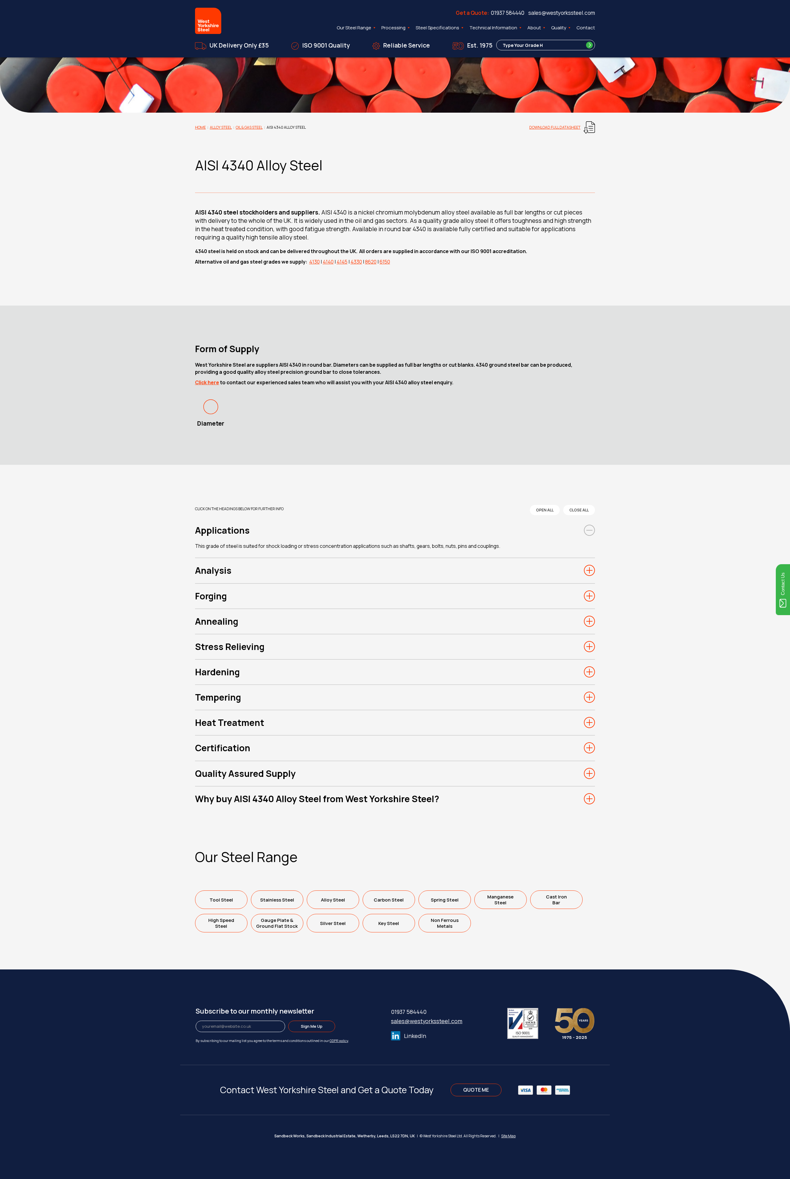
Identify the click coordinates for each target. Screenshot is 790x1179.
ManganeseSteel (500, 900)
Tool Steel (221, 900)
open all (545, 510)
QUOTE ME (476, 1089)
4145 (342, 261)
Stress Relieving (229, 646)
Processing (393, 27)
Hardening (217, 672)
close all (579, 510)
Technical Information (493, 27)
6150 (385, 261)
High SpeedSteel (221, 923)
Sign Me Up (311, 1026)
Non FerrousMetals (445, 923)
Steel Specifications (437, 27)
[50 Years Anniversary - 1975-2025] (574, 1022)
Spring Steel (445, 900)
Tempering (218, 697)
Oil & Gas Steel (249, 127)
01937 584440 (507, 12)
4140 (328, 261)
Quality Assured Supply (245, 773)
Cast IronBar (556, 900)
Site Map (508, 1136)
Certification (222, 748)
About (534, 27)
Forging (211, 596)
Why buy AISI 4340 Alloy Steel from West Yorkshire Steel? (317, 799)
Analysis (213, 570)
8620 (370, 261)
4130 (314, 261)
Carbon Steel (389, 900)
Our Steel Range (354, 27)
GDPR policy (339, 1040)
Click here (207, 382)
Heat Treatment (229, 722)
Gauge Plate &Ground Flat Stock (277, 923)
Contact (585, 27)
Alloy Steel (221, 127)
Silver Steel (333, 923)
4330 (356, 261)
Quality (558, 27)
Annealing (216, 621)
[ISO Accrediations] (530, 1022)
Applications (222, 530)
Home (200, 127)
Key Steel (388, 923)
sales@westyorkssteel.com (561, 12)
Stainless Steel (277, 900)
